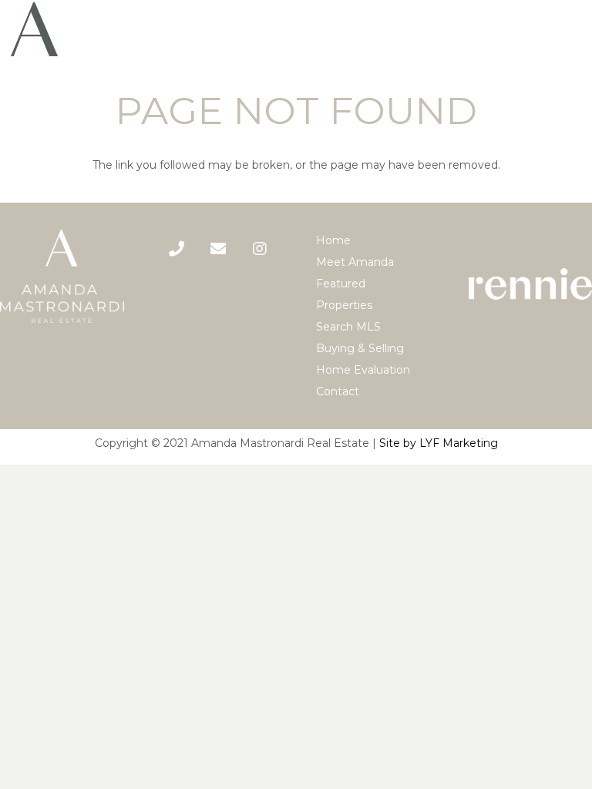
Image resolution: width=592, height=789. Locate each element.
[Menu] (573, 29)
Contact (337, 391)
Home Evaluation (363, 370)
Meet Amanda (355, 262)
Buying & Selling (360, 348)
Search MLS (348, 327)
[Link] (34, 29)
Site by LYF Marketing (438, 443)
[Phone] (176, 249)
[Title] (218, 249)
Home (333, 240)
